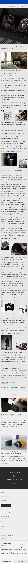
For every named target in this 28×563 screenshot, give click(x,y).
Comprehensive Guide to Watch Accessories (12, 330)
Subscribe (6, 505)
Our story (3, 521)
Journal (3, 524)
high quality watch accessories (17, 124)
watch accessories (10, 141)
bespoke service (8, 352)
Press (2, 526)
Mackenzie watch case (7, 186)
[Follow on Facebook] (2, 512)
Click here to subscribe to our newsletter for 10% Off (14, 2)
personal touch (21, 215)
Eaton (8, 262)
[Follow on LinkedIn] (9, 512)
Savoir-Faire (4, 519)
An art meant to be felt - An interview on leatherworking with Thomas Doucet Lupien (13, 416)
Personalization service (7, 535)
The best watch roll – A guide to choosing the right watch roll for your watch (13, 453)
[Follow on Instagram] (6, 512)
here (14, 361)
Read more (4, 431)
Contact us (4, 538)
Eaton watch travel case (15, 257)
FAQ (2, 540)
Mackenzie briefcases (12, 179)
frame (3, 199)
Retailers (3, 529)
